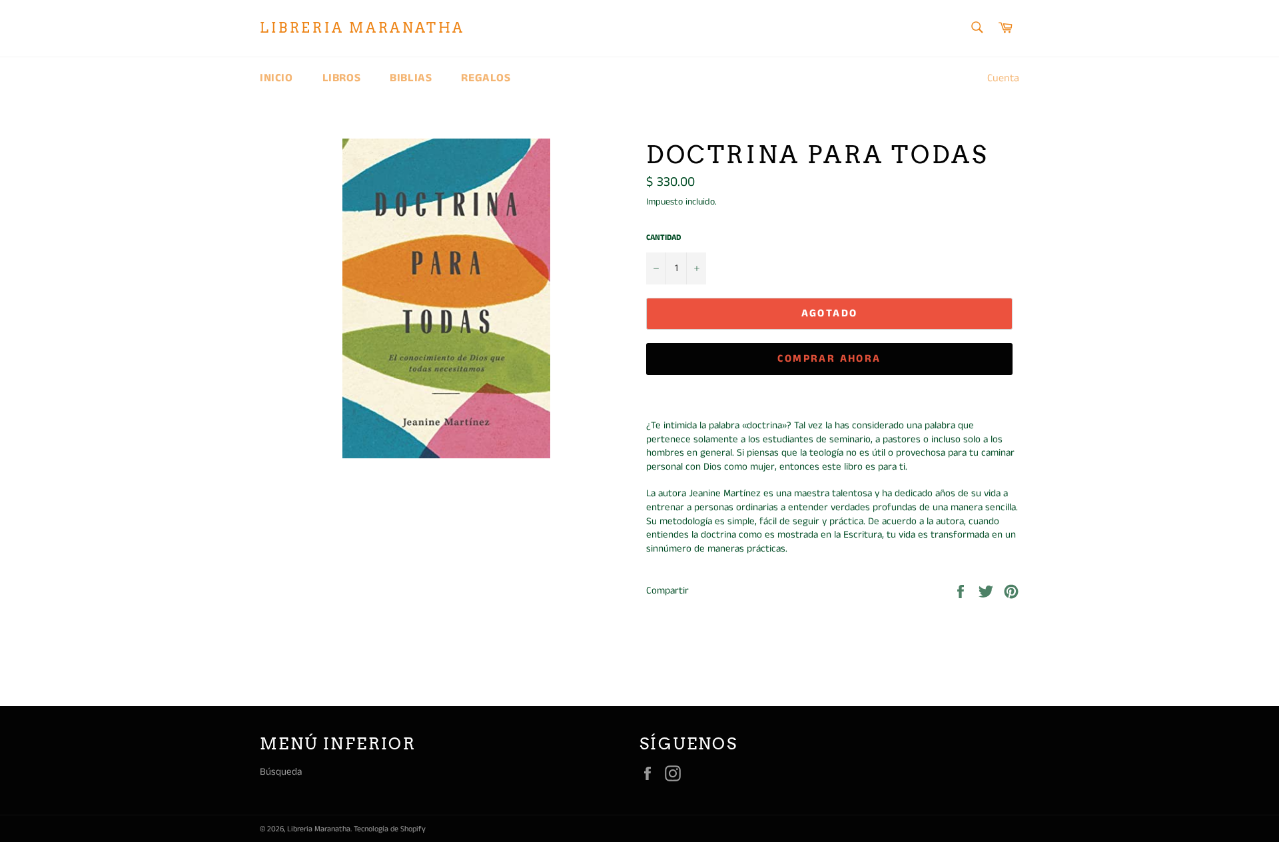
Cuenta (1003, 78)
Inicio (276, 78)
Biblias (411, 78)
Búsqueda (281, 772)
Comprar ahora (829, 358)
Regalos (485, 78)
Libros (341, 78)
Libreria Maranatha (362, 28)
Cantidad (663, 237)
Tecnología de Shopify (390, 829)
